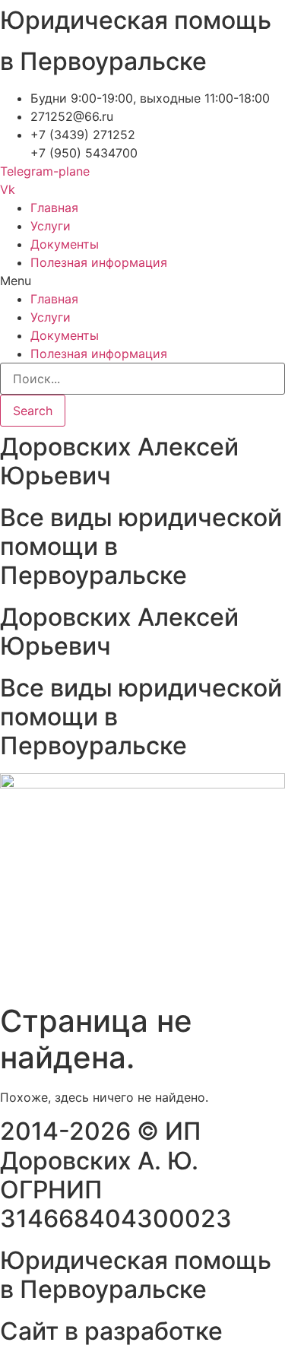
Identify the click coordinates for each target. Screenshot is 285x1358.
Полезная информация (98, 262)
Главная (54, 207)
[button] (142, 280)
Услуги (50, 225)
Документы (64, 244)
